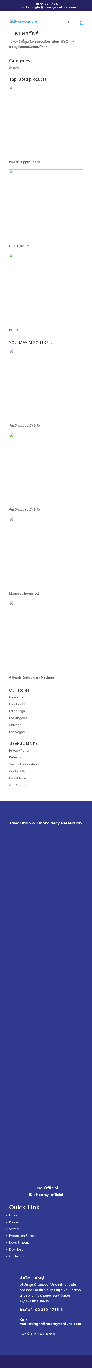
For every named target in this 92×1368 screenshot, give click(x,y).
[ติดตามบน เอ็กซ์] (41, 833)
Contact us (17, 1256)
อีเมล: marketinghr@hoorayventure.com (50, 1322)
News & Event (19, 1242)
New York (16, 697)
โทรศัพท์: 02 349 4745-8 (41, 1310)
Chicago (15, 725)
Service (14, 1229)
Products (15, 1222)
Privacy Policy (19, 750)
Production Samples (23, 1236)
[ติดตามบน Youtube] (59, 833)
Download (16, 1249)
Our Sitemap (19, 785)
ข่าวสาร (14, 68)
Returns (15, 757)
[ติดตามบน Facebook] (32, 833)
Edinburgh (17, 711)
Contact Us (17, 771)
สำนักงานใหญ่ (32, 1278)
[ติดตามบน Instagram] (50, 833)
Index (13, 1215)
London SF (17, 704)
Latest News (18, 778)
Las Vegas (17, 732)
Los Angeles (18, 718)
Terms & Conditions (24, 764)
